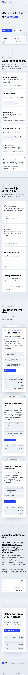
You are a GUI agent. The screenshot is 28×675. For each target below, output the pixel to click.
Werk (14, 666)
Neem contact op (18, 30)
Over (18, 666)
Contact (23, 666)
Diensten (9, 666)
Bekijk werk (6, 30)
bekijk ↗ (21, 644)
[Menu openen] (25, 2)
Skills (3, 666)
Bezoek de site (9, 370)
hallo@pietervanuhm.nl (11, 630)
